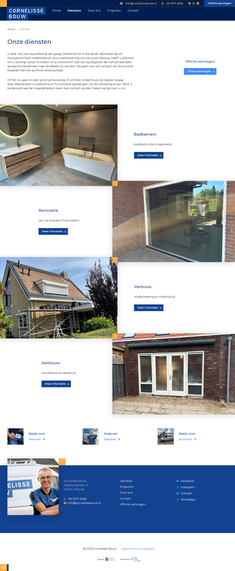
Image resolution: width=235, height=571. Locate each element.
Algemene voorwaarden (138, 548)
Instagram (188, 487)
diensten (35, 439)
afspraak (110, 439)
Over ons (94, 10)
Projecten (114, 10)
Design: (101, 559)
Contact (133, 10)
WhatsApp (188, 499)
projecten (185, 439)
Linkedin (186, 493)
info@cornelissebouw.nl (141, 3)
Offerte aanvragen (219, 3)
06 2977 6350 (174, 3)
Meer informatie (148, 155)
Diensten (74, 10)
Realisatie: (125, 559)
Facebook (187, 481)
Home (56, 10)
